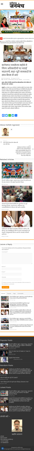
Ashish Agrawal (6, 78)
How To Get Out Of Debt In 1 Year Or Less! (19, 351)
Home (3, 41)
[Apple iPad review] (4, 359)
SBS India (20, 447)
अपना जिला (8, 41)
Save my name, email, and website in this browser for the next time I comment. (16, 283)
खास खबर (16, 79)
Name (4, 266)
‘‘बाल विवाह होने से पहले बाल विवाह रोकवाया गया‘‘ (14, 382)
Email (3, 272)
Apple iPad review (14, 357)
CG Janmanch (16, 449)
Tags (14, 293)
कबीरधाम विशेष (11, 79)
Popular (9, 293)
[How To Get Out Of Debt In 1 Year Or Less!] (4, 353)
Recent (3, 293)
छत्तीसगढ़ (20, 79)
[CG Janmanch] (17, 4)
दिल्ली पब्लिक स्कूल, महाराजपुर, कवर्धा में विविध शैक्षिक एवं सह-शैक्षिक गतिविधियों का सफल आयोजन (21, 319)
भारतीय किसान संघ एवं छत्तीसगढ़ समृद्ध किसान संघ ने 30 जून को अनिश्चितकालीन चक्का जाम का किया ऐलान (21, 326)
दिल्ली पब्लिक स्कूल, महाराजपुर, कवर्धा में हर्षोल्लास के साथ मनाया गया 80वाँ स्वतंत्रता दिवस (21, 297)
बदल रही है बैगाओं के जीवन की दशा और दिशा (10, 142)
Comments (20, 293)
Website (4, 277)
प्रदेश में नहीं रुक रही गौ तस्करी (8, 377)
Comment (5, 252)
